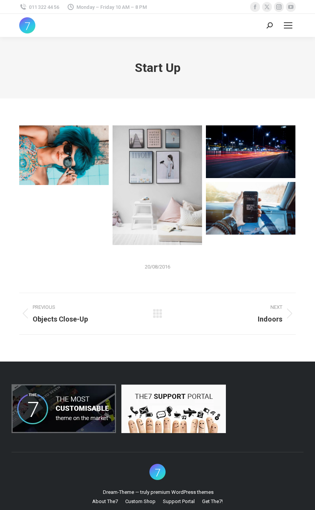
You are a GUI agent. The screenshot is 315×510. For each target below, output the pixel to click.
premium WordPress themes (182, 492)
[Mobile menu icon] (288, 25)
